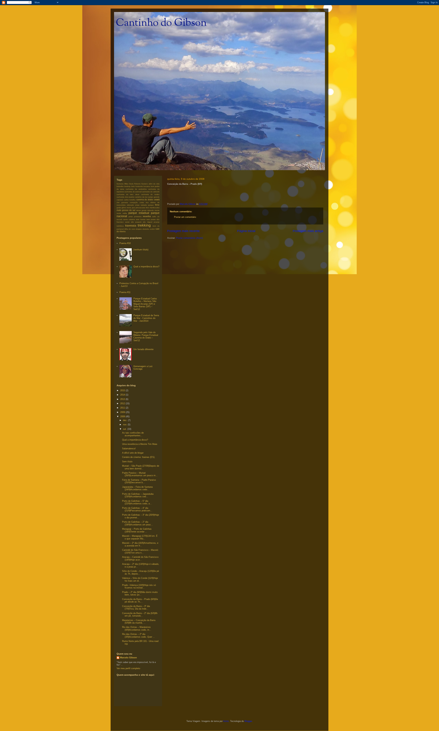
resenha (147, 216)
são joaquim (136, 222)
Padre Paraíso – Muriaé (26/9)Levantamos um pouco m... (140, 474)
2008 (123, 416)
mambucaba (154, 208)
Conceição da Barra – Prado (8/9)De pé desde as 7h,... (140, 600)
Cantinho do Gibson (161, 23)
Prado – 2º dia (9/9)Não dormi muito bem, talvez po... (140, 593)
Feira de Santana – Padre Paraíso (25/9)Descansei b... (139, 481)
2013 (123, 399)
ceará (156, 199)
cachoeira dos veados (125, 197)
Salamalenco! (129, 448)
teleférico (120, 226)
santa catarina (129, 219)
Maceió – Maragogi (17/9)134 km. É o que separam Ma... (140, 537)
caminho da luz (141, 197)
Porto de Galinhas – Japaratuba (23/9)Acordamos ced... (137, 495)
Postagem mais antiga (308, 231)
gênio (124, 208)
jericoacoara (140, 208)
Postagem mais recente (183, 231)
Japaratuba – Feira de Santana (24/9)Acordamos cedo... (137, 488)
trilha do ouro (129, 229)
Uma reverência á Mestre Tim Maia (139, 444)
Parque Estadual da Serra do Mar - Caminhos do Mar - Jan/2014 (146, 318)
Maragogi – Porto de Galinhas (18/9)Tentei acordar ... (137, 530)
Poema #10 (125, 243)
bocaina (147, 186)
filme (157, 205)
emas (137, 205)
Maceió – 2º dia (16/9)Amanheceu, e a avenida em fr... (140, 544)
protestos (137, 216)
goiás (119, 208)
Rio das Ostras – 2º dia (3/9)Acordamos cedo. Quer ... (138, 635)
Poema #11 (124, 292)
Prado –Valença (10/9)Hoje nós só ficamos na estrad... (139, 586)
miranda (150, 210)
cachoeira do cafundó (150, 192)
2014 (123, 394)
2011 (123, 407)
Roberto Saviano (141, 184)
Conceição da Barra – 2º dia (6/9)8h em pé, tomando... (139, 614)
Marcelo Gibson (128, 657)
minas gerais (141, 210)
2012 (123, 403)
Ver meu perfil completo (128, 668)
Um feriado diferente (143, 349)
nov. (125, 424)
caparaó (120, 200)
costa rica (144, 202)
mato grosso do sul (126, 210)
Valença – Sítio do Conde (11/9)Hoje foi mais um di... (140, 579)
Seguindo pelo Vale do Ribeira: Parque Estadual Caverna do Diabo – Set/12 (145, 336)
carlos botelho (129, 200)
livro (147, 208)
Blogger (248, 721)
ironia (129, 208)
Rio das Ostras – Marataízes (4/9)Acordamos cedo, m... (136, 628)
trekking (144, 225)
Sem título (127, 461)
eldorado (130, 205)
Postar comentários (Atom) (189, 238)
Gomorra (120, 184)
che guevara (122, 202)
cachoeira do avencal (132, 192)
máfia (125, 213)
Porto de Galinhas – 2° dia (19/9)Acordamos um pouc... (137, 523)
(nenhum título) (140, 249)
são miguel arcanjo (151, 222)
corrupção (134, 202)
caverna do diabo (144, 199)
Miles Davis (128, 184)
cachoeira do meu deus (128, 194)
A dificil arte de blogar (133, 453)
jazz (133, 208)
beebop (127, 186)
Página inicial (246, 231)
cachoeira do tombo (150, 194)
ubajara (139, 229)
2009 (123, 412)
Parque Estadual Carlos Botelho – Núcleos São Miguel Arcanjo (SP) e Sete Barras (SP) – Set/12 (145, 303)
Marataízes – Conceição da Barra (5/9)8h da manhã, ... (138, 621)
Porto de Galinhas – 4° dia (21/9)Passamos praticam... (137, 509)
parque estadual (138, 212)
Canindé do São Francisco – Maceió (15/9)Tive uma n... (140, 551)
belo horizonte (137, 186)
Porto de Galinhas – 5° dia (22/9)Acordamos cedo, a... (137, 502)
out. (125, 429)
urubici (152, 229)
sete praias (151, 219)
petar (131, 216)
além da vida (154, 184)
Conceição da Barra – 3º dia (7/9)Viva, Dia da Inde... (136, 607)
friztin (226, 721)
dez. (125, 420)
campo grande (153, 197)
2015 (123, 390)
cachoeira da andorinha (136, 189)
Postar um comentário (185, 217)
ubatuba (145, 229)
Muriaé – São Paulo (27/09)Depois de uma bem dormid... (140, 467)
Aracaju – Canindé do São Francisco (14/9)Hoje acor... (140, 558)
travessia (130, 225)
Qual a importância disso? (146, 266)
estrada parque (147, 205)
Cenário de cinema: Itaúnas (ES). (138, 457)
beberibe (120, 186)
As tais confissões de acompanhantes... (133, 434)
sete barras (140, 219)
